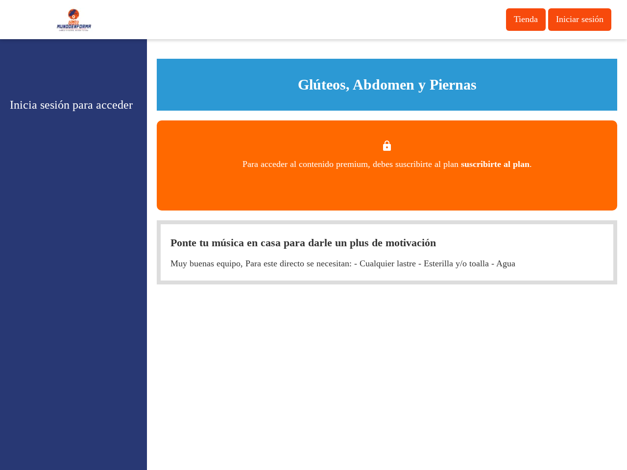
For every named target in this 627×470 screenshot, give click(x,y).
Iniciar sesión (579, 19)
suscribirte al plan (495, 164)
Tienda (526, 19)
